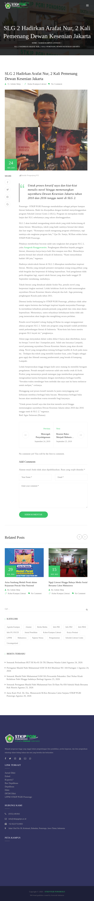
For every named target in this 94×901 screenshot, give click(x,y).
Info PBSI (82, 627)
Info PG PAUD (13, 632)
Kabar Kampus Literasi (37, 84)
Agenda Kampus (13, 627)
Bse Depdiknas (11, 783)
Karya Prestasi (72, 632)
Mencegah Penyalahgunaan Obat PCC (43, 437)
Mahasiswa (22, 638)
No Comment (56, 84)
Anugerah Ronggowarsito (35, 247)
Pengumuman (54, 638)
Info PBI (56, 627)
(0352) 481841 (14, 814)
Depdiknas (9, 786)
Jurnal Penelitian (31, 632)
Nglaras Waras (37, 638)
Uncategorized (12, 643)
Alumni (28, 627)
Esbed (7, 776)
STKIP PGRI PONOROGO (55, 892)
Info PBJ (68, 627)
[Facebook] (7, 182)
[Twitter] (7, 189)
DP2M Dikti (10, 793)
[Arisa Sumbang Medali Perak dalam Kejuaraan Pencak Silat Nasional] (24, 562)
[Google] (7, 204)
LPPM (9, 638)
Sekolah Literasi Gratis (74, 638)
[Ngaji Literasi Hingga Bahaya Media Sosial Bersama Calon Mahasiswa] (68, 562)
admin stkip (15, 84)
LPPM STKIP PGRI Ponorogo (18, 797)
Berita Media (42, 627)
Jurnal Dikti (10, 773)
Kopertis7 (9, 779)
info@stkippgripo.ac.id (17, 819)
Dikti (7, 790)
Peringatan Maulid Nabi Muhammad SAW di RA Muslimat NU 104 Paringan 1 (42, 668)
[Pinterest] (7, 197)
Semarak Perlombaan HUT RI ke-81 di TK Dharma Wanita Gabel (36, 662)
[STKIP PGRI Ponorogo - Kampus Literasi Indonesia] (17, 5)
